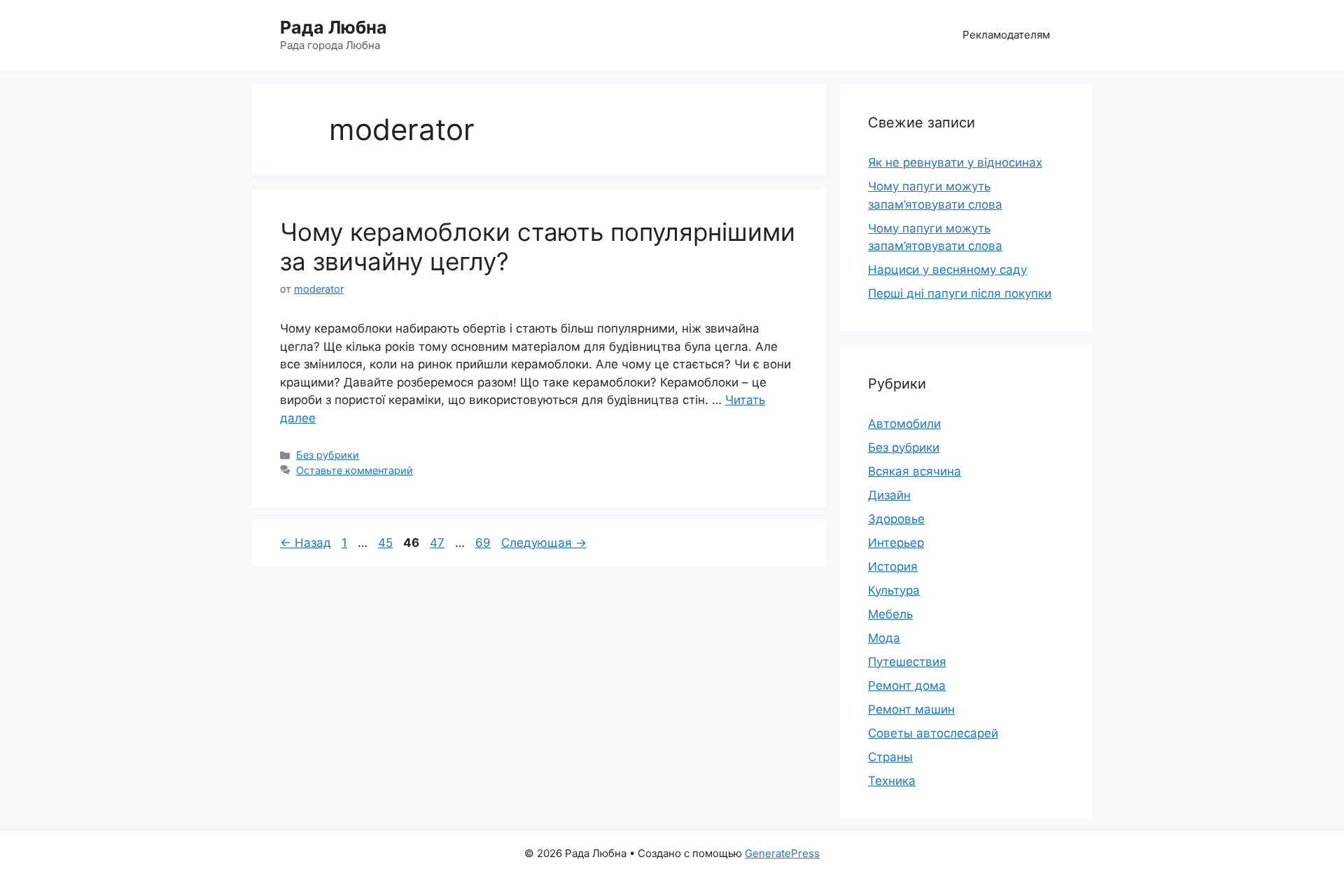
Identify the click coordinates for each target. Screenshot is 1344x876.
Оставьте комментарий (354, 470)
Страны (890, 757)
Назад (305, 543)
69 (484, 543)
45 (386, 543)
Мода (884, 638)
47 (438, 543)
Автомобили (904, 424)
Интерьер (896, 543)
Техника (892, 781)
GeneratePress (782, 853)
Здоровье (896, 519)
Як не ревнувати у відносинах (955, 162)
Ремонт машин (911, 709)
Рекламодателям (1006, 34)
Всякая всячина (914, 471)
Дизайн (889, 495)
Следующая (544, 543)
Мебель (890, 614)
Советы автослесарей (933, 733)
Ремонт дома (907, 686)
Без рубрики (327, 455)
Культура (894, 590)
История (893, 566)
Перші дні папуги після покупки (959, 293)
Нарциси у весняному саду (947, 270)
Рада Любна (333, 27)
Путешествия (907, 662)
